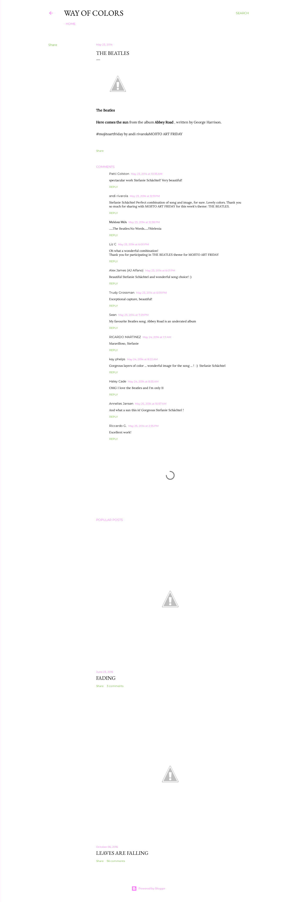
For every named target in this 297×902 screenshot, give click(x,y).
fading (106, 678)
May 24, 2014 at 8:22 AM (142, 359)
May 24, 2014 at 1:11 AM (157, 337)
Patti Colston (119, 174)
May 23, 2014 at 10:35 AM (146, 173)
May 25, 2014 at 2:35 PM (143, 425)
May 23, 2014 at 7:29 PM (133, 314)
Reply (113, 186)
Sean (113, 315)
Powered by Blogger (151, 888)
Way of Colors (93, 13)
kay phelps (117, 359)
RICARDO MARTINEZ (125, 337)
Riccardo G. (118, 426)
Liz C (112, 244)
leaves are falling (122, 853)
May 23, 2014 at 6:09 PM (151, 292)
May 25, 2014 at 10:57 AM (150, 403)
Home (70, 24)
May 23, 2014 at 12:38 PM (144, 222)
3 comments (115, 686)
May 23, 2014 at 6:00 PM (133, 244)
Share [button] (52, 45)
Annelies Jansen (121, 404)
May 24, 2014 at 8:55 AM (143, 381)
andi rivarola (118, 196)
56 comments (116, 861)
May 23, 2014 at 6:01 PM (160, 270)
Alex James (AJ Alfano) (126, 270)
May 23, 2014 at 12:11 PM (145, 196)
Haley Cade (117, 381)
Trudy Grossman (121, 292)
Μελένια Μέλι (118, 222)
